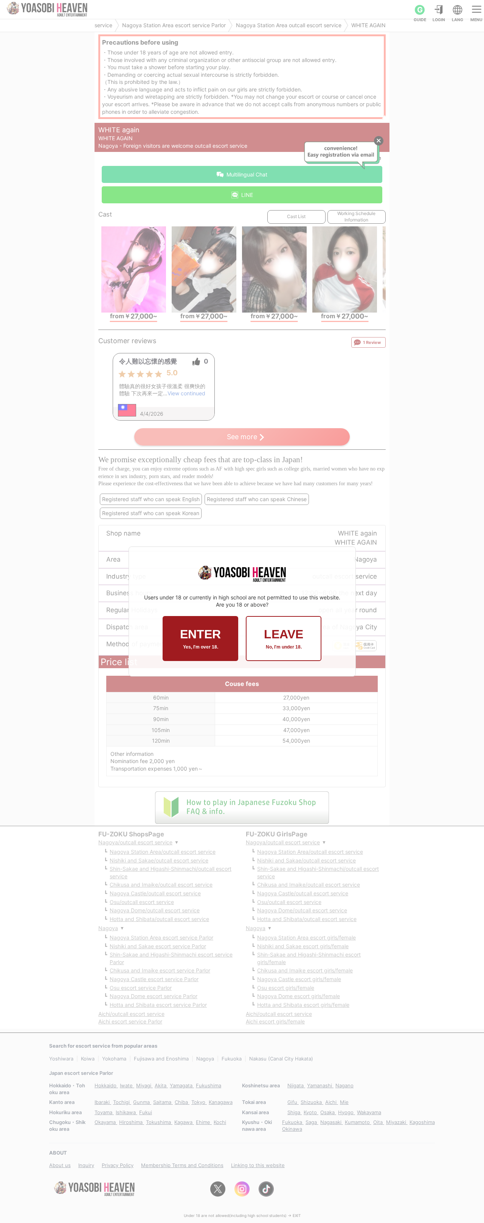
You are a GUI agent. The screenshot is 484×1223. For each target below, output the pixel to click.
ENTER (200, 638)
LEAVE (283, 638)
